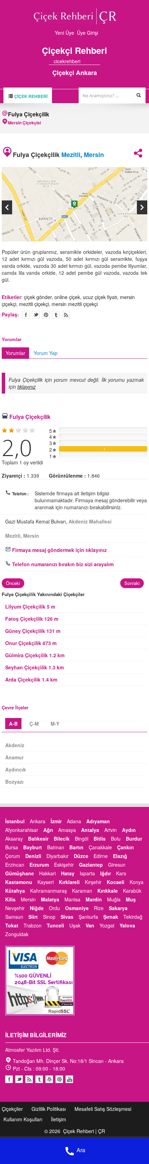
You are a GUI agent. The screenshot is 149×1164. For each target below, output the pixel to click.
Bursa (11, 847)
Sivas (67, 916)
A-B (13, 723)
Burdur (134, 838)
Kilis (10, 899)
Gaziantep (91, 864)
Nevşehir (15, 908)
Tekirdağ (132, 916)
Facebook (9, 1079)
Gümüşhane (19, 873)
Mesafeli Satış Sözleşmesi (102, 1108)
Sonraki (132, 583)
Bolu (116, 838)
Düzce (81, 855)
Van (90, 925)
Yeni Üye (64, 32)
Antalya (90, 829)
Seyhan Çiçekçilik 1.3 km (34, 667)
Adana (74, 821)
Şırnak (110, 916)
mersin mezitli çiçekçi (75, 303)
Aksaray (14, 838)
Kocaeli (115, 881)
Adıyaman (98, 821)
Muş (131, 899)
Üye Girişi (87, 32)
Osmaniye (77, 908)
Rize (99, 908)
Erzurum (39, 864)
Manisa (72, 899)
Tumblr (39, 1079)
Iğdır (105, 873)
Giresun (116, 864)
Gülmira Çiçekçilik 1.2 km (34, 655)
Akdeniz (14, 745)
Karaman (82, 890)
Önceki (13, 583)
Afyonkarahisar (21, 829)
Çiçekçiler (12, 1108)
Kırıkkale (107, 890)
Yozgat (106, 925)
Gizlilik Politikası (49, 1108)
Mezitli (70, 154)
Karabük (132, 890)
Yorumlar (15, 352)
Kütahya (15, 890)
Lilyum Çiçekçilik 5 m (30, 606)
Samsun (14, 916)
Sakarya (118, 908)
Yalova (127, 925)
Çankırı (125, 847)
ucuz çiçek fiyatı (100, 297)
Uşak (74, 925)
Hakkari (47, 873)
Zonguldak (16, 934)
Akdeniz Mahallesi (90, 521)
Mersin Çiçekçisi (24, 122)
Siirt (33, 916)
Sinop (49, 916)
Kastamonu (18, 881)
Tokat (11, 925)
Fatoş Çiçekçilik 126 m (31, 618)
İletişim (58, 1119)
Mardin (94, 899)
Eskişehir (64, 864)
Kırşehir (93, 881)
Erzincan (14, 864)
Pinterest (59, 1079)
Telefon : (20, 493)
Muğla (114, 899)
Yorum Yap (46, 352)
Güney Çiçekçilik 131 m (32, 630)
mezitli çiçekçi (34, 303)
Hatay (67, 873)
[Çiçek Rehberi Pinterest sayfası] (97, 61)
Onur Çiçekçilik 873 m (30, 642)
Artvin (110, 829)
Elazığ (120, 855)
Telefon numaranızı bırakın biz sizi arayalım (62, 564)
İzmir (56, 821)
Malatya (50, 899)
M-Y (55, 723)
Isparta (87, 873)
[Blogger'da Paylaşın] (65, 314)
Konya (136, 881)
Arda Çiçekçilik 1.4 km (31, 679)
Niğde (37, 908)
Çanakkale (100, 847)
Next (142, 207)
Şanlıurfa (88, 916)
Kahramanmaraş (48, 890)
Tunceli (55, 925)
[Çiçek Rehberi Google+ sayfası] (91, 61)
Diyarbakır (57, 855)
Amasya (67, 829)
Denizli (33, 855)
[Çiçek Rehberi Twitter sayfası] (85, 61)
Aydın (129, 829)
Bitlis (100, 838)
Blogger (29, 1079)
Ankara (37, 821)
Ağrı (48, 829)
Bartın (76, 847)
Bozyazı (14, 781)
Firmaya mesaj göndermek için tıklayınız (59, 549)
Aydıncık (15, 769)
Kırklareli (69, 881)
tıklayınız (26, 386)
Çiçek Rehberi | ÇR (84, 1131)
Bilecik (62, 838)
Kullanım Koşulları (22, 1119)
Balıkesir (38, 838)
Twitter (35, 314)
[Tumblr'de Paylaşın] (55, 314)
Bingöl (81, 838)
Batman (55, 847)
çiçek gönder (38, 297)
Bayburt (32, 847)
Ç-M (34, 723)
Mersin (94, 154)
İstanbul (15, 821)
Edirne (101, 855)
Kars (121, 873)
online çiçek (67, 297)
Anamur (14, 757)
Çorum (12, 855)
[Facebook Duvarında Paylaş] (25, 314)
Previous (7, 207)
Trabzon (33, 925)
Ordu (54, 908)
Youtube (49, 1079)
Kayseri (45, 881)
